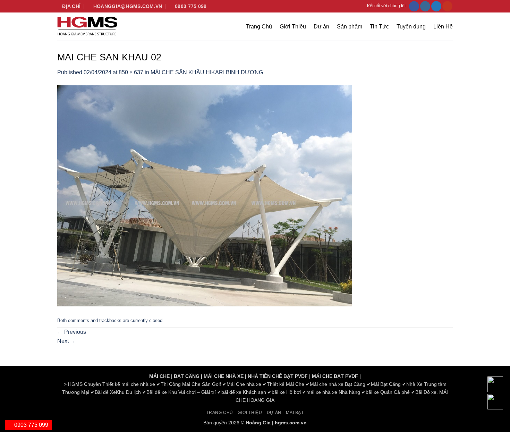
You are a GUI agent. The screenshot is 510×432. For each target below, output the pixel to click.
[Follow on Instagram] (425, 6)
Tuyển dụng (411, 26)
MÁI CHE (159, 376)
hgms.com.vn (291, 422)
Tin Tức (379, 26)
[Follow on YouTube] (447, 6)
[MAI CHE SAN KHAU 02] (204, 195)
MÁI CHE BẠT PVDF (335, 376)
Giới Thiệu (293, 26)
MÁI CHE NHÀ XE (224, 376)
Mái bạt (295, 412)
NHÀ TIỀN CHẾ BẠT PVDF (278, 376)
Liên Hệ (443, 26)
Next (66, 341)
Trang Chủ (259, 26)
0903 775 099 (30, 425)
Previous (71, 332)
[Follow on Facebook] (414, 6)
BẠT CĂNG (186, 376)
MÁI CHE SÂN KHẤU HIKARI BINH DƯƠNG (207, 72)
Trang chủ (219, 412)
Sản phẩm (349, 26)
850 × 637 (131, 72)
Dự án (321, 26)
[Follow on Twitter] (436, 6)
